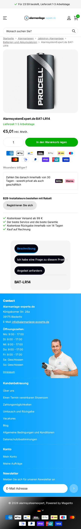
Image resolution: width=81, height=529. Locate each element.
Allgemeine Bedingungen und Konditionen (28, 432)
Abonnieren (74, 488)
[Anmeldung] (69, 18)
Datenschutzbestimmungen (20, 439)
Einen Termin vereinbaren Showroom (25, 397)
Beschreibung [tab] (26, 248)
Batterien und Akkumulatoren (20, 42)
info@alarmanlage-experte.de (30, 321)
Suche (74, 31)
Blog (5, 425)
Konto (7, 449)
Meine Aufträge (12, 463)
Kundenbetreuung (15, 383)
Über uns (8, 390)
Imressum (9, 372)
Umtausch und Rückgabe (18, 411)
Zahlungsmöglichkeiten (17, 404)
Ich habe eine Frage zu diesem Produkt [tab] (41, 259)
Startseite (8, 38)
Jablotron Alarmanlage (51, 38)
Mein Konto (10, 456)
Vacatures (9, 418)
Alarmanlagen (26, 38)
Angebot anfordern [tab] (29, 270)
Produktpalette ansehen (5, 18)
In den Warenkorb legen (51, 142)
